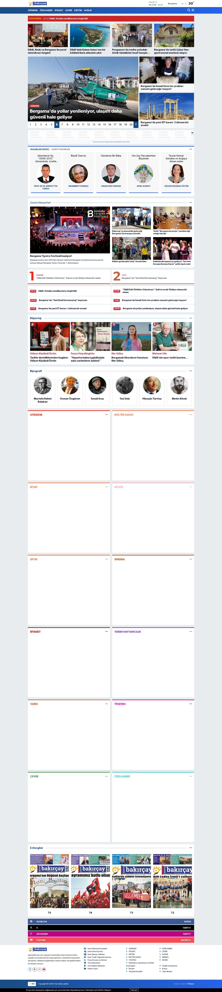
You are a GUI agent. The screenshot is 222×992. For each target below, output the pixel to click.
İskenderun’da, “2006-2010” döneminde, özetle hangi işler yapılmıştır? (46, 158)
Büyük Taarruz (78, 155)
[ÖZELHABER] (190, 776)
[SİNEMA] (190, 559)
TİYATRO (120, 704)
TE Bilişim (190, 984)
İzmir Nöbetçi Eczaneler (97, 949)
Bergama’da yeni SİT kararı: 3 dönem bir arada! (62, 308)
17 (115, 124)
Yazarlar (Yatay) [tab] (39, 149)
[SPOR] (106, 559)
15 (104, 124)
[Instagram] (39, 969)
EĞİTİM (78, 10)
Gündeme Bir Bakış (111, 155)
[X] (35, 969)
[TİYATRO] (190, 704)
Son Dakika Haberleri (96, 966)
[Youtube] (44, 969)
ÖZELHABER (46, 10)
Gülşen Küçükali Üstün (176, 186)
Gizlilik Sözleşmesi (169, 966)
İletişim (132, 969)
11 (83, 124)
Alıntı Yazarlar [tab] (61, 149)
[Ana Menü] (192, 10)
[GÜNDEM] (106, 415)
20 (130, 124)
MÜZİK (118, 487)
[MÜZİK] (190, 487)
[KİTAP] (106, 487)
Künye (164, 969)
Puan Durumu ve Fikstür (97, 960)
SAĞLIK (88, 10)
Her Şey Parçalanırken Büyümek (144, 157)
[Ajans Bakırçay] (37, 3)
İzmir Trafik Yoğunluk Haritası (99, 957)
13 (94, 124)
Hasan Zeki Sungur (111, 186)
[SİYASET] (106, 632)
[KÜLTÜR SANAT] (190, 415)
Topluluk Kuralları (136, 971)
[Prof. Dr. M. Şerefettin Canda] (45, 174)
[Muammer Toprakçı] (78, 174)
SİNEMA (119, 559)
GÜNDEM (33, 10)
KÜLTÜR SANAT (124, 414)
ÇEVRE (68, 10)
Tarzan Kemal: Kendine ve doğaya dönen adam (176, 158)
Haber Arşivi (93, 969)
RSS (33, 984)
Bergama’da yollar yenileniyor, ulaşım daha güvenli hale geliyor (155, 308)
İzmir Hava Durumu (95, 951)
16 (109, 124)
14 (99, 124)
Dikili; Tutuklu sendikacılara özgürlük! (57, 291)
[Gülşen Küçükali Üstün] (176, 174)
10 (78, 124)
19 (125, 124)
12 (88, 124)
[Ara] (189, 10)
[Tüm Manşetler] (190, 203)
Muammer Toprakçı (78, 186)
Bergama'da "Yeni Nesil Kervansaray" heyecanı (144, 278)
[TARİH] (106, 704)
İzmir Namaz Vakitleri (96, 954)
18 (120, 124)
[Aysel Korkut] (143, 174)
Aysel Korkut (144, 186)
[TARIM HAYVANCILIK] (190, 632)
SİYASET (58, 10)
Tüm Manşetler (94, 963)
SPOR (33, 559)
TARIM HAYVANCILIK (127, 631)
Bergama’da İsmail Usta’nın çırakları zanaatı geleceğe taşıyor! (154, 300)
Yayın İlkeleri (167, 971)
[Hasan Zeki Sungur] (111, 174)
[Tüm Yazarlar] (190, 149)
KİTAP (34, 487)
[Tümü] (190, 318)
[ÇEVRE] (106, 776)
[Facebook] (30, 969)
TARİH (124, 275)
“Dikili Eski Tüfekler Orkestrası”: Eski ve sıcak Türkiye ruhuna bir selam (68, 278)
